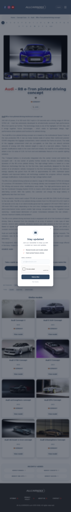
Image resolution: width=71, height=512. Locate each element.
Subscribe (35, 277)
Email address (26, 257)
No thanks (35, 282)
